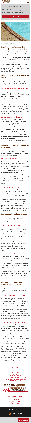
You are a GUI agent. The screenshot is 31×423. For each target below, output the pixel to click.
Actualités (15, 372)
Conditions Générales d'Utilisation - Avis (15, 377)
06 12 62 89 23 (16, 403)
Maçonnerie (15, 367)
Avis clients (15, 370)
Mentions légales (15, 375)
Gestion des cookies (15, 381)
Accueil (15, 365)
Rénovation (15, 369)
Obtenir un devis (23, 420)
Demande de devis (15, 17)
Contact (15, 374)
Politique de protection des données (15, 379)
